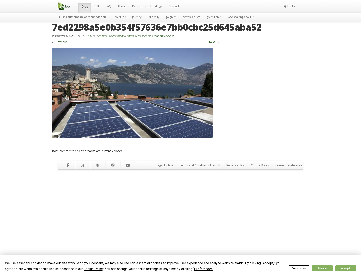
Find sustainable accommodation (83, 17)
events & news (191, 17)
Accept (345, 268)
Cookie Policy (260, 165)
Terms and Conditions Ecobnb (199, 165)
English (291, 6)
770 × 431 (86, 35)
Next (214, 42)
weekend (120, 17)
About (122, 6)
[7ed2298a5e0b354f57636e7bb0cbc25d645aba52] (132, 93)
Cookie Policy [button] (93, 269)
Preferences (299, 268)
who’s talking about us (241, 17)
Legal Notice (164, 165)
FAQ (108, 6)
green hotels (214, 17)
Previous (59, 42)
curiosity (154, 17)
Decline (322, 268)
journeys (137, 17)
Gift (96, 6)
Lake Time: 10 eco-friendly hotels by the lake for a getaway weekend (134, 35)
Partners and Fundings (147, 6)
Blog (85, 6)
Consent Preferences (289, 165)
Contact (174, 6)
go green (171, 17)
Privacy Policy (235, 165)
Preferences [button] (203, 269)
